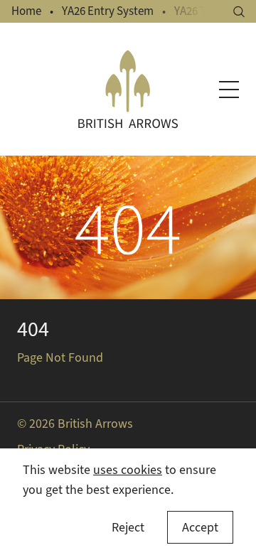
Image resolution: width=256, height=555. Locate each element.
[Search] (239, 11)
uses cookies (127, 469)
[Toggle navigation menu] (229, 89)
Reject (128, 527)
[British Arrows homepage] (128, 89)
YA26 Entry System (108, 11)
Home (26, 11)
